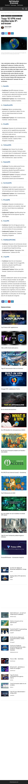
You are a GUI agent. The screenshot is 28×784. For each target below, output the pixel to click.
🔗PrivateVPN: (6, 200)
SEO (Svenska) (13, 616)
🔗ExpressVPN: (6, 162)
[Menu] (1, 9)
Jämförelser (12, 661)
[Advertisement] (14, 57)
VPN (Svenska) (8, 15)
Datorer (11, 687)
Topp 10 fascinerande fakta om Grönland (12, 368)
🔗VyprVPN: (6, 256)
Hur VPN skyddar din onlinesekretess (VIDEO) (13, 430)
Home (2, 12)
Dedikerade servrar (14, 652)
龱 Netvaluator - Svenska (17, 15)
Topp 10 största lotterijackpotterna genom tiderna (16, 676)
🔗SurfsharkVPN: (7, 183)
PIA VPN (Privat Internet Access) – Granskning (13, 472)
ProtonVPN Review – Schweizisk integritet (12, 557)
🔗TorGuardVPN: (6, 145)
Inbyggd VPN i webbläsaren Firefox (10, 389)
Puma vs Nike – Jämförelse (16, 658)
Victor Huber (8, 26)
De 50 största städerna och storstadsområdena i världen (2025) (17, 639)
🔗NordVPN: (5, 86)
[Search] (23, 9)
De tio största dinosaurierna (8, 409)
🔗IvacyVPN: (5, 221)
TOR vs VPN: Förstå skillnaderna (9, 348)
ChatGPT (12, 632)
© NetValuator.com (14, 782)
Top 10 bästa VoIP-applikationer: (9, 327)
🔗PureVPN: (5, 124)
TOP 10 (3, 15)
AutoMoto (12, 695)
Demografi (12, 642)
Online (11, 579)
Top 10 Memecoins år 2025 (8, 493)
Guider (11, 571)
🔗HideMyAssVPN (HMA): (9, 240)
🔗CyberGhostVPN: (7, 105)
